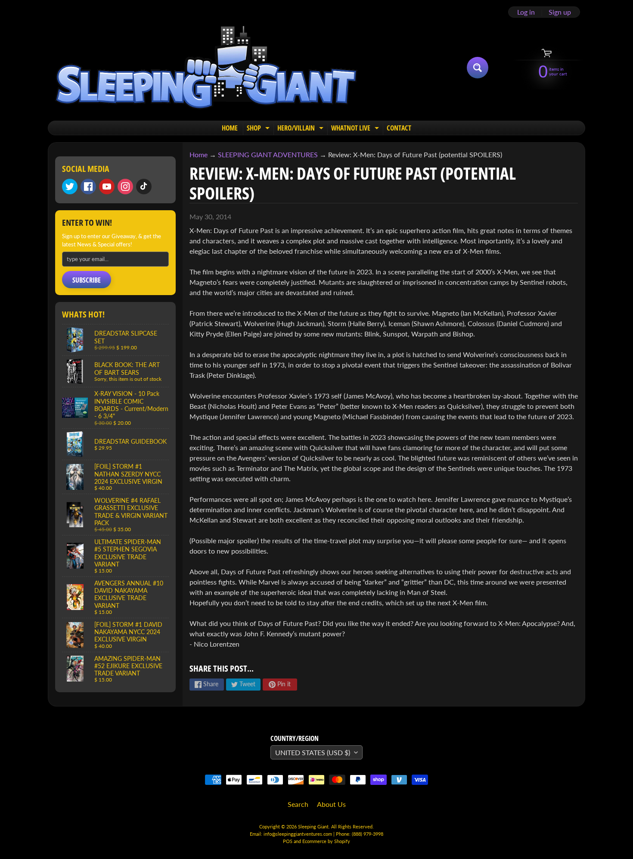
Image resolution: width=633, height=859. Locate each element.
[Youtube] (107, 186)
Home (198, 154)
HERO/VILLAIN (301, 129)
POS (287, 841)
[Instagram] (125, 186)
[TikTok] (144, 186)
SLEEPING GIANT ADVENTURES (268, 154)
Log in (526, 12)
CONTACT (399, 128)
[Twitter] (70, 186)
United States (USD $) (312, 752)
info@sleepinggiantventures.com (298, 834)
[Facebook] (88, 186)
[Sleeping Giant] (206, 68)
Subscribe (86, 280)
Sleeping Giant (313, 826)
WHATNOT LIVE (356, 129)
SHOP (259, 129)
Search (298, 804)
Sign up (560, 12)
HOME (230, 128)
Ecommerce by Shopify (326, 841)
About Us (331, 804)
